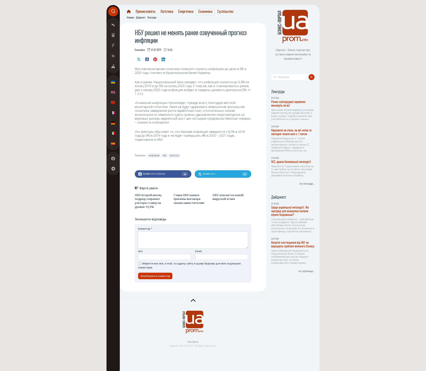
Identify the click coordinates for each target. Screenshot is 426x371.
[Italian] (113, 133)
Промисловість (145, 12)
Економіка (205, 12)
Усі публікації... (306, 271)
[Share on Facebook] (147, 59)
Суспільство (225, 12)
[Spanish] (113, 143)
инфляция (154, 155)
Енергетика (185, 12)
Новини (130, 17)
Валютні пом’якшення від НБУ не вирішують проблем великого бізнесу (292, 244)
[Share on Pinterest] (155, 59)
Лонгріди (151, 17)
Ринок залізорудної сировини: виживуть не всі (288, 104)
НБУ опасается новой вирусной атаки (228, 197)
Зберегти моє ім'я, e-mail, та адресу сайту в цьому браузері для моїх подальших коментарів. (189, 265)
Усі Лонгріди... (307, 183)
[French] (113, 112)
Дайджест (140, 17)
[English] (113, 92)
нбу (164, 155)
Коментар (145, 228)
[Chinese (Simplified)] (113, 102)
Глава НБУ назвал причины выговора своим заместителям (189, 199)
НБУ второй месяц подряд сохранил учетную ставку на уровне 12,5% (148, 201)
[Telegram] (113, 169)
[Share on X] (139, 59)
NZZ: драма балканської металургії (291, 162)
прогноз (174, 155)
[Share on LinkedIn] (163, 59)
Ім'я (140, 251)
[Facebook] (113, 159)
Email (198, 251)
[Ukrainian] (113, 82)
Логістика (166, 12)
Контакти (193, 341)
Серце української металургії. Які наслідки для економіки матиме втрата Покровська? (290, 211)
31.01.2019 (156, 50)
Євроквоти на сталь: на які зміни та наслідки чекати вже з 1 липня (291, 132)
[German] (113, 123)
